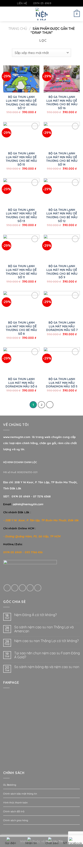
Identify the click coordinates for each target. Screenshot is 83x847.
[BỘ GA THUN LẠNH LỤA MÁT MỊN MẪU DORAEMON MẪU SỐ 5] (62, 360)
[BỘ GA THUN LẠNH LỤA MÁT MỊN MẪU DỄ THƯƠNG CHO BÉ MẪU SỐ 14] (62, 135)
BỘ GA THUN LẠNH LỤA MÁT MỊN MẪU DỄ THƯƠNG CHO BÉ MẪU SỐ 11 (21, 271)
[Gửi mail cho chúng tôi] (63, 3)
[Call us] (30, 587)
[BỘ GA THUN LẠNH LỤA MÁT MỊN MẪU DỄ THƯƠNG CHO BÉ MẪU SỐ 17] (21, 78)
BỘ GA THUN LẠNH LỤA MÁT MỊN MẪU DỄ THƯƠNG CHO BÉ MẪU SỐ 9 (61, 271)
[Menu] (5, 14)
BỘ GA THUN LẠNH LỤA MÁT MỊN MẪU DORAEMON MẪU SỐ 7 (61, 326)
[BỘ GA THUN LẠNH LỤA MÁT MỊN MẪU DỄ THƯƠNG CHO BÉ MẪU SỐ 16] (62, 78)
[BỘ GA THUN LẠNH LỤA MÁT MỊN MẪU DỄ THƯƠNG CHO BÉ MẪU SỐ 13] (21, 191)
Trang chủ (17, 28)
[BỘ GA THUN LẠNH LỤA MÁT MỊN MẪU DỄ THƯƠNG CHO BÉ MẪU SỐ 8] (21, 304)
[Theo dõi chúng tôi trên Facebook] (54, 3)
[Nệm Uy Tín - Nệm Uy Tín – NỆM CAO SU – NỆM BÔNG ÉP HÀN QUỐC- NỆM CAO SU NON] (41, 14)
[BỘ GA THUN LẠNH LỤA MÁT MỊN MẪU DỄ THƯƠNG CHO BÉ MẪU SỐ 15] (21, 135)
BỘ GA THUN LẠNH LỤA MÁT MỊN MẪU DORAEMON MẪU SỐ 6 (21, 382)
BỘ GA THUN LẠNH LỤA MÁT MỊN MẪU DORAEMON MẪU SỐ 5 (61, 382)
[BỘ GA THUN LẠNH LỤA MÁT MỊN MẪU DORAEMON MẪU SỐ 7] (62, 304)
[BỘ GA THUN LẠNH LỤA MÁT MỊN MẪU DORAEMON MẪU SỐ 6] (21, 360)
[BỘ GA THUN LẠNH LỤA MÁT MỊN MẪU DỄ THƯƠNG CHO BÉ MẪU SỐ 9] (62, 248)
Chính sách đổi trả (13, 811)
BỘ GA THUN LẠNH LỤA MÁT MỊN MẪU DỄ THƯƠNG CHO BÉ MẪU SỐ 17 (21, 102)
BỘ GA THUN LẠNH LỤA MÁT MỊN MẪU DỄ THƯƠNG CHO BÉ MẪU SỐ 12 (61, 215)
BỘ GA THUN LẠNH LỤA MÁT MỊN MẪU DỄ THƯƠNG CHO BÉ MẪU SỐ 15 (21, 158)
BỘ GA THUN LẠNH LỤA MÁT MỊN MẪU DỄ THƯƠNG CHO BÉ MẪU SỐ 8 (21, 328)
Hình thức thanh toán (15, 802)
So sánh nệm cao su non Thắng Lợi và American (44, 629)
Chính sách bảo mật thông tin (20, 793)
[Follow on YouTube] (67, 3)
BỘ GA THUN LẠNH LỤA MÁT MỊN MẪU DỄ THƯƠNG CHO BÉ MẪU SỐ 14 (61, 158)
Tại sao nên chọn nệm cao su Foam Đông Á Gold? (47, 655)
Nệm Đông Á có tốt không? (35, 615)
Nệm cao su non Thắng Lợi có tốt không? (46, 641)
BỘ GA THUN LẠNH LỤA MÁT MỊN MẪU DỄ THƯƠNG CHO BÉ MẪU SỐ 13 (21, 215)
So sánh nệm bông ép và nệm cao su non (46, 667)
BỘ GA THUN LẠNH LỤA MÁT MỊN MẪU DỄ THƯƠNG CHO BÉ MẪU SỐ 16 (61, 102)
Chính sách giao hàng (15, 820)
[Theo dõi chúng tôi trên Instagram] (59, 3)
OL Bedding (9, 784)
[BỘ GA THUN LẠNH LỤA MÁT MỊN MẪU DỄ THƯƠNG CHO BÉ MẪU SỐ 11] (21, 248)
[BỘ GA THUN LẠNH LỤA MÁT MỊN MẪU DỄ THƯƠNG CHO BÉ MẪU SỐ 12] (62, 191)
